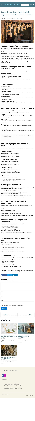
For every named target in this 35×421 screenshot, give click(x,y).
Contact (16, 370)
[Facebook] (3, 375)
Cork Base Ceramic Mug (17, 384)
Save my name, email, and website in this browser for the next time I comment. (12, 305)
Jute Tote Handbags (13, 388)
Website (2, 300)
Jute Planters (20, 388)
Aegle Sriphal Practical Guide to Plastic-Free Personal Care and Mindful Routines (9, 336)
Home (4, 370)
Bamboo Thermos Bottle (8, 384)
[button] (33, 4)
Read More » (20, 342)
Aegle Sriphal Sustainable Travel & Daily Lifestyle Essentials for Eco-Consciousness (26, 336)
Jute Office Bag (6, 388)
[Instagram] (5, 375)
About (7, 370)
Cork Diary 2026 (18, 385)
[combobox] (25, 5)
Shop (10, 370)
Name (2, 291)
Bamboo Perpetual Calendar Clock (9, 385)
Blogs (13, 370)
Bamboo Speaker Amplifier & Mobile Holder (15, 383)
